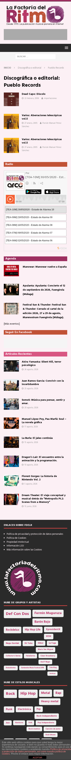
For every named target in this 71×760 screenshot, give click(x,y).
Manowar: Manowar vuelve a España (45, 267)
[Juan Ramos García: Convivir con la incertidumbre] (11, 385)
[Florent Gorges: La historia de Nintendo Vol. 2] (11, 480)
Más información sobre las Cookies (24, 550)
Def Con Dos (17, 614)
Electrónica (24, 709)
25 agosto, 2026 (31, 388)
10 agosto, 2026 (31, 465)
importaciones (50, 98)
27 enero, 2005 (30, 123)
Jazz (8, 723)
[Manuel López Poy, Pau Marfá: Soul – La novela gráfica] (11, 423)
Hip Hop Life (33, 630)
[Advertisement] (37, 34)
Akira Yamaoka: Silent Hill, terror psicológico (41, 363)
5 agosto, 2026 (30, 484)
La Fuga (52, 643)
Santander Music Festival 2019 (32, 668)
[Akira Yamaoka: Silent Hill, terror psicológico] (11, 366)
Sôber (40, 643)
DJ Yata (28, 643)
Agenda (10, 258)
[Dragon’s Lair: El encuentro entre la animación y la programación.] (11, 461)
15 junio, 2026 (30, 506)
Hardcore (19, 722)
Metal (45, 693)
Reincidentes (11, 668)
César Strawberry (48, 655)
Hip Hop (28, 693)
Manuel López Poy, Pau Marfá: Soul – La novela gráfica (44, 421)
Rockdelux (12, 630)
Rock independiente (47, 716)
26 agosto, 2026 (31, 369)
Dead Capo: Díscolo (33, 94)
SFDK (48, 636)
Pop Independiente (46, 722)
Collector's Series (13, 655)
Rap (58, 693)
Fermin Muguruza (48, 613)
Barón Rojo (42, 621)
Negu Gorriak (12, 643)
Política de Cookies (16, 538)
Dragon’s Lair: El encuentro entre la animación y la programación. (43, 459)
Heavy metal (49, 701)
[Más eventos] (12, 324)
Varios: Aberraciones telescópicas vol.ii (42, 117)
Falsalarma (30, 655)
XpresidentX (53, 629)
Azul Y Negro (45, 661)
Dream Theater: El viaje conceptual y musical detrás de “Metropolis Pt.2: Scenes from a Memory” (44, 498)
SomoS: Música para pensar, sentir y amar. (43, 402)
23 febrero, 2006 (31, 98)
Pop (39, 709)
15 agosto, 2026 (31, 442)
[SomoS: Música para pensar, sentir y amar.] (11, 404)
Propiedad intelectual (18, 542)
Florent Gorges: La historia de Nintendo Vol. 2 (39, 478)
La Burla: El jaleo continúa (37, 438)
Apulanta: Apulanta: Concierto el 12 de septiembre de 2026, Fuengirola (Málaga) (44, 290)
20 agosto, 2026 (31, 407)
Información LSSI (15, 546)
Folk (30, 722)
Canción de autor (53, 729)
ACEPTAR (37, 757)
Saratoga (52, 673)
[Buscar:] (35, 56)
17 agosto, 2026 (31, 426)
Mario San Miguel (45, 649)
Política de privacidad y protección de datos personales (35, 534)
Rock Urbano (50, 734)
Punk (9, 709)
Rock (10, 694)
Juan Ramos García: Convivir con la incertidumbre (43, 383)
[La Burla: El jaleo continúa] (11, 442)
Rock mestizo (34, 729)
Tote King (53, 667)
